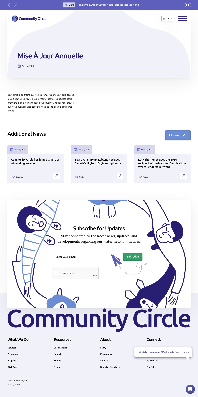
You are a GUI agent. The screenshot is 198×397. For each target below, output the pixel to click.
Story (103, 347)
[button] (167, 18)
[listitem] (100, 5)
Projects (11, 360)
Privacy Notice (13, 384)
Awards (104, 360)
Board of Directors (110, 367)
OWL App (12, 367)
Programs (12, 354)
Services (11, 347)
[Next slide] (15, 4)
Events (57, 360)
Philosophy (106, 354)
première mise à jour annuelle (23, 102)
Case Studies (60, 347)
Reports (58, 354)
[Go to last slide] (9, 4)
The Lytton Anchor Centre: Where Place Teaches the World (109, 5)
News (57, 367)
